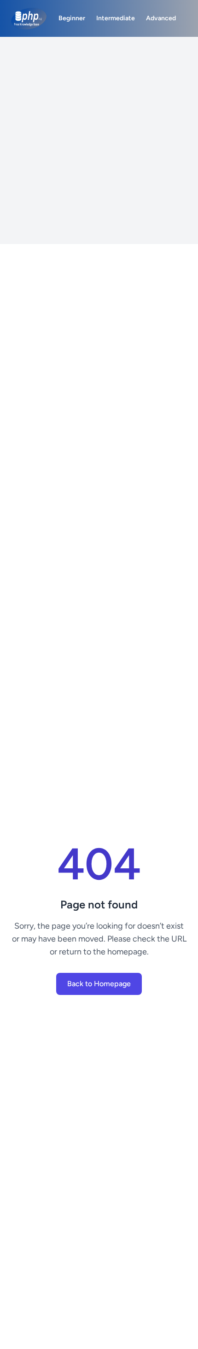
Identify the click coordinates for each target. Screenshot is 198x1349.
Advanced (161, 18)
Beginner (71, 18)
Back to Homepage (99, 983)
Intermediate (115, 18)
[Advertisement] (99, 140)
